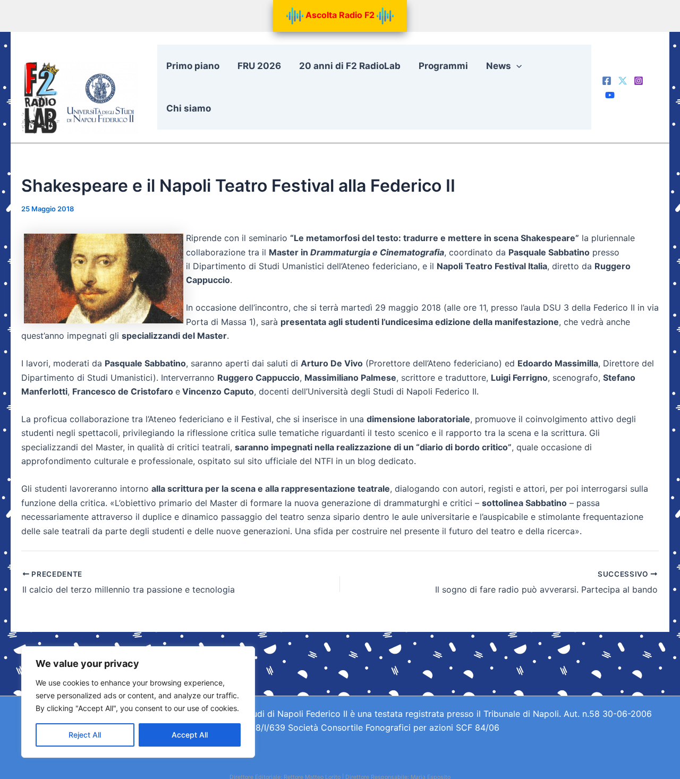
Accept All (190, 734)
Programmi (443, 66)
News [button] (498, 66)
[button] (516, 66)
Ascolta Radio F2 (340, 15)
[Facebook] (606, 80)
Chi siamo (188, 108)
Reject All (85, 734)
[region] (138, 702)
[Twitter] (622, 80)
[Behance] (610, 95)
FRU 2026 (259, 66)
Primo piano (192, 66)
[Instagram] (638, 80)
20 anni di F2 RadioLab (350, 66)
